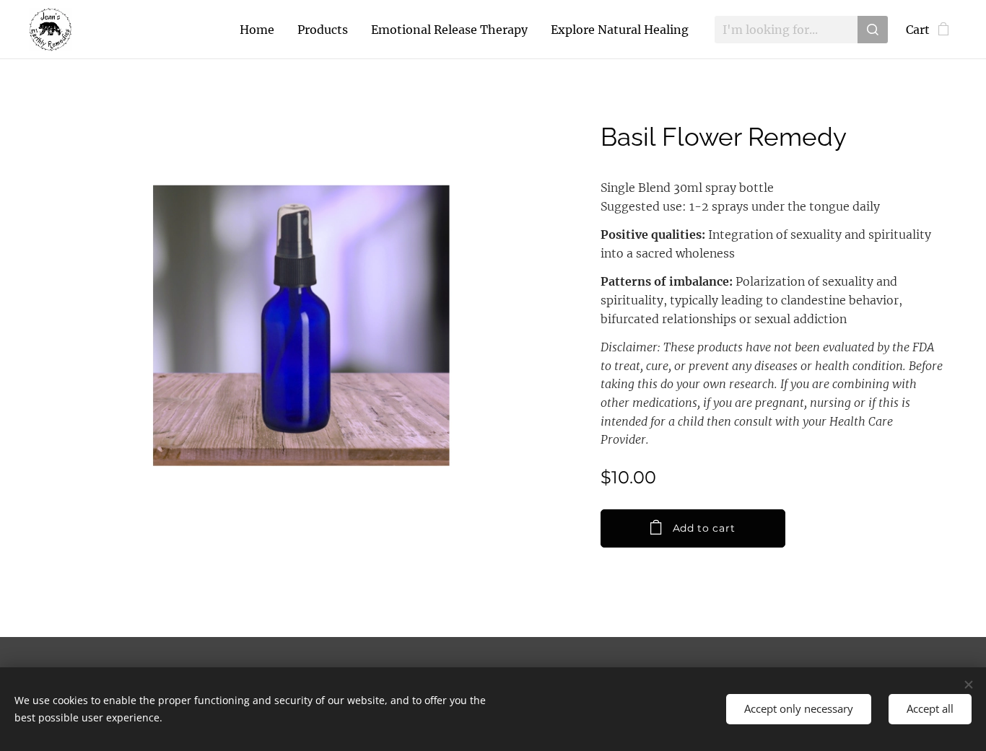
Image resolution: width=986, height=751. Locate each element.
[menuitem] (261, 30)
